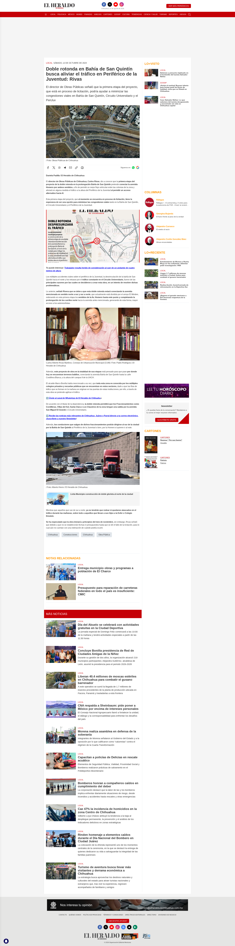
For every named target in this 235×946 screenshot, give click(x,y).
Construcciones (70, 535)
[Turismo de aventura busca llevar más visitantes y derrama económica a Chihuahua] (61, 877)
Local (53, 14)
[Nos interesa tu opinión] (117, 905)
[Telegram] (65, 168)
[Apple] (129, 927)
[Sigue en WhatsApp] (133, 168)
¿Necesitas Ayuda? (117, 921)
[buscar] (189, 14)
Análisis (97, 14)
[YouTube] (115, 4)
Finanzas (88, 14)
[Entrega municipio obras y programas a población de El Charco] (61, 571)
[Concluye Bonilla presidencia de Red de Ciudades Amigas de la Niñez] (61, 657)
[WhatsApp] (59, 168)
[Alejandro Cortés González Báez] (149, 240)
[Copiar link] (76, 168)
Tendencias (137, 14)
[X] (110, 4)
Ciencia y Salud (151, 14)
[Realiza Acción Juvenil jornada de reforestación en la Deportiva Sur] (151, 285)
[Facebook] (104, 4)
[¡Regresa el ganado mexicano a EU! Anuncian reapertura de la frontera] (151, 296)
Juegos (183, 14)
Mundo (79, 14)
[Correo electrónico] (70, 168)
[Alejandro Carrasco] (149, 228)
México (71, 14)
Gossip (117, 14)
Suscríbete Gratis (166, 420)
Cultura (126, 14)
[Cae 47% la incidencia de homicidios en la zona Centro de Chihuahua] (61, 815)
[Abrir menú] (45, 14)
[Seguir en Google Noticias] (138, 168)
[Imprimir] (82, 168)
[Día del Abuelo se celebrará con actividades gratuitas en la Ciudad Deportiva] (61, 631)
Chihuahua (53, 535)
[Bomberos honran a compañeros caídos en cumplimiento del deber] (61, 790)
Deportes (173, 14)
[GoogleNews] (123, 927)
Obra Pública (104, 535)
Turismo (163, 14)
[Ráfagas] (149, 202)
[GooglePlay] (135, 927)
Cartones (107, 14)
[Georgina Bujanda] (149, 215)
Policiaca (62, 14)
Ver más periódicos (178, 6)
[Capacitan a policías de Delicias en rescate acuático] (61, 764)
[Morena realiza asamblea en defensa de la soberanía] (61, 738)
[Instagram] (121, 4)
